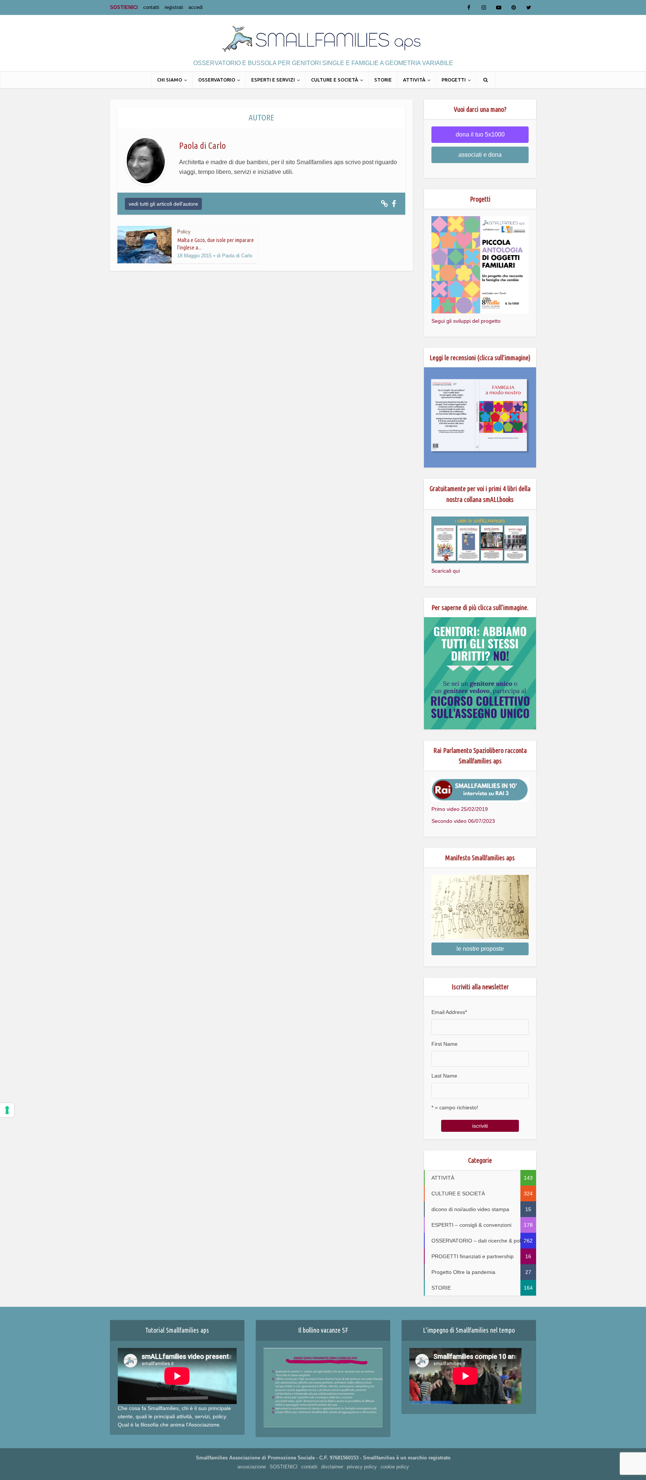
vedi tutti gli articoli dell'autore (163, 204)
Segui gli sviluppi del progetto (466, 321)
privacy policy (362, 1467)
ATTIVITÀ (414, 79)
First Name (444, 1044)
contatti (151, 7)
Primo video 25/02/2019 (459, 809)
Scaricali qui (445, 571)
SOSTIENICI (124, 7)
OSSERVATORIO (216, 79)
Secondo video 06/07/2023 (463, 821)
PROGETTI (454, 79)
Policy (184, 232)
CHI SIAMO (169, 79)
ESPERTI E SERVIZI (273, 79)
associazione (251, 1467)
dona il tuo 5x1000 (480, 134)
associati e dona (480, 154)
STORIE (383, 79)
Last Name (444, 1076)
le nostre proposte (480, 949)
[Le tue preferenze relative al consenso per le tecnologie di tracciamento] (7, 1110)
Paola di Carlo (237, 255)
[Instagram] (483, 7)
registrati (173, 7)
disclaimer (332, 1467)
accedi (195, 7)
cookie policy (395, 1467)
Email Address (449, 1012)
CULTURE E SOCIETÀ (334, 79)
